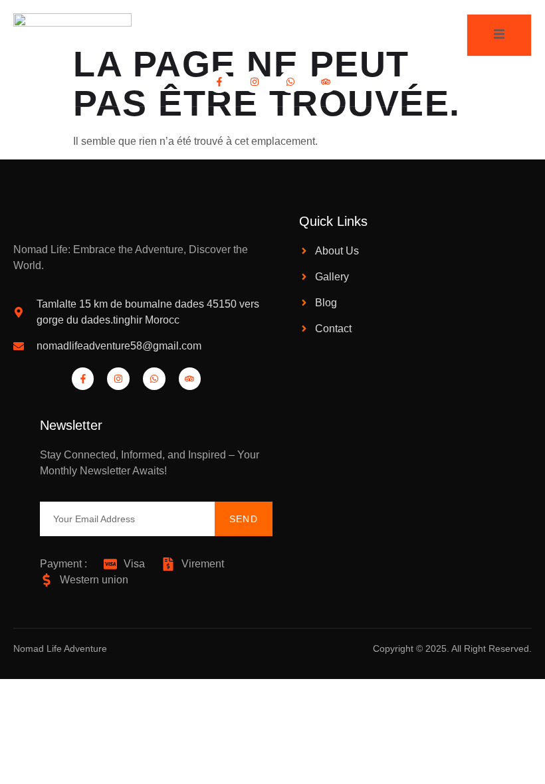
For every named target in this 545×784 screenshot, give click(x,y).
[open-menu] (499, 35)
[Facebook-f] (219, 81)
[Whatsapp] (290, 81)
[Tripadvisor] (326, 81)
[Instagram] (254, 81)
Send (243, 519)
